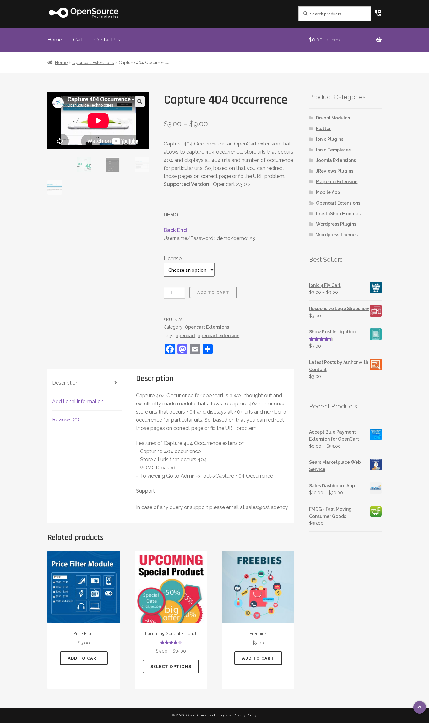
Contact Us (107, 40)
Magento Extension (336, 181)
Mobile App (328, 192)
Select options (170, 666)
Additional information (78, 401)
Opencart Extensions (93, 62)
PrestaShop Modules (338, 213)
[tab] (87, 383)
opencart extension (218, 335)
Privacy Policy (245, 715)
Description (65, 383)
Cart (78, 40)
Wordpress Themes (337, 234)
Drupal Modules (333, 117)
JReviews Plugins (334, 170)
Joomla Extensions (336, 160)
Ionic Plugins (329, 139)
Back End (175, 230)
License (173, 258)
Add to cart (213, 292)
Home (54, 40)
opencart (185, 335)
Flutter (323, 128)
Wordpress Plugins (336, 224)
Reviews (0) (65, 420)
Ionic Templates (333, 149)
